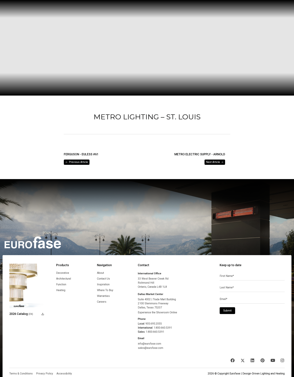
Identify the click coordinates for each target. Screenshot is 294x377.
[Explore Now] (26, 286)
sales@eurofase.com (150, 348)
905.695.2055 (153, 324)
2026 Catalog (21, 314)
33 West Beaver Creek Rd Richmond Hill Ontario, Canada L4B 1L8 (153, 282)
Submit (227, 310)
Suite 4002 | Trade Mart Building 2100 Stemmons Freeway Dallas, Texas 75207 (157, 303)
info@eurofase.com (149, 343)
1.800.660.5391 (163, 328)
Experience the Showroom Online (157, 312)
